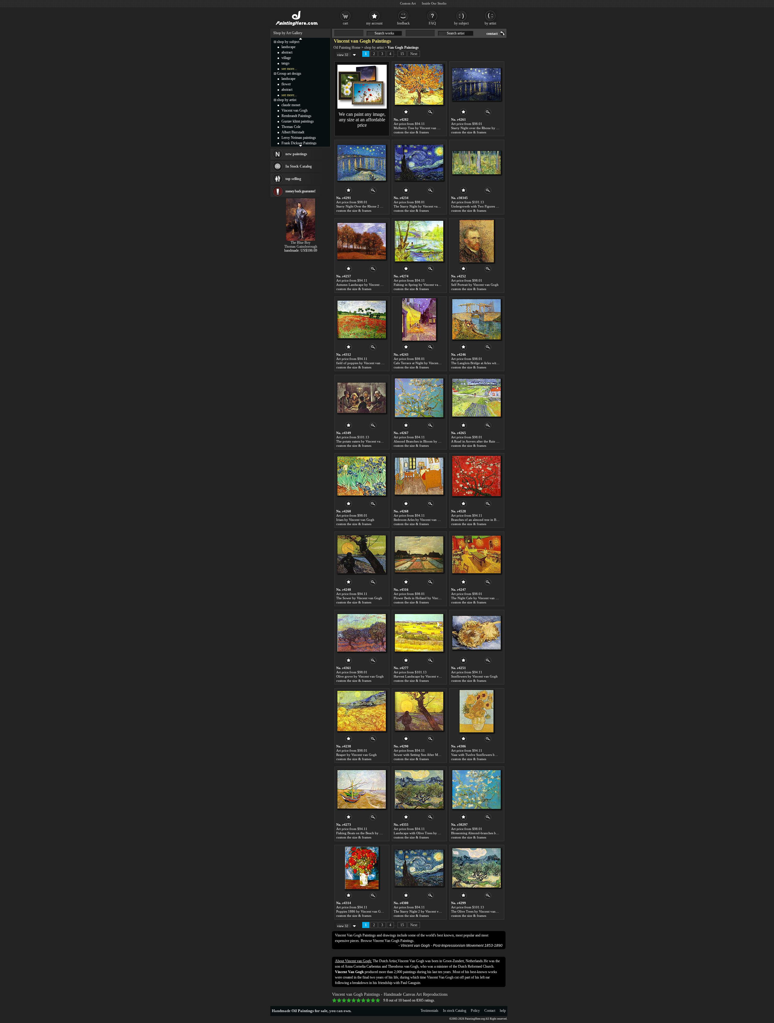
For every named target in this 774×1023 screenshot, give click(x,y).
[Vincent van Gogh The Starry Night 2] (419, 868)
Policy (475, 1010)
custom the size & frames (411, 132)
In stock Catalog (454, 1010)
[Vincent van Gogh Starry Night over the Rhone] (476, 84)
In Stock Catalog (298, 166)
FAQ (432, 23)
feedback (403, 23)
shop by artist (374, 47)
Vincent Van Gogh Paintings (393, 941)
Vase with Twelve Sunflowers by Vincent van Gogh (487, 755)
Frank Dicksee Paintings (299, 143)
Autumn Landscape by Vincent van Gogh (365, 284)
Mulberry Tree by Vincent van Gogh (419, 128)
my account (374, 23)
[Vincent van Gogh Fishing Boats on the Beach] (361, 789)
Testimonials (429, 1010)
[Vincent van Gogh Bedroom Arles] (419, 476)
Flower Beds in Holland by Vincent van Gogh (425, 598)
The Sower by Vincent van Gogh (359, 598)
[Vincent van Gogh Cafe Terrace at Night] (419, 319)
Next (413, 54)
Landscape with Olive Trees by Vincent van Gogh (428, 833)
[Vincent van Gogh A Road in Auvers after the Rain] (476, 398)
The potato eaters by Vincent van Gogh (363, 441)
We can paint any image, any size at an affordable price (362, 120)
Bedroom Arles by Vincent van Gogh (419, 519)
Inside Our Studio (434, 3)
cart (345, 23)
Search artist (455, 33)
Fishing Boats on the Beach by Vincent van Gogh (370, 833)
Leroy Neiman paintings (298, 138)
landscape (288, 47)
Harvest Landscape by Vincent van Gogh (422, 676)
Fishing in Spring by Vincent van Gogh (421, 284)
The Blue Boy (301, 242)
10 (378, 1000)
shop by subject (288, 42)
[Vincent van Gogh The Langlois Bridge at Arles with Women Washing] (476, 319)
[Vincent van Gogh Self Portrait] (476, 241)
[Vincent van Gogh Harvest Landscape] (419, 633)
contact (492, 33)
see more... (289, 69)
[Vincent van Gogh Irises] (361, 476)
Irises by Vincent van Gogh (355, 519)
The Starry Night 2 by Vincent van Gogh (422, 911)
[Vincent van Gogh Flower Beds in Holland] (419, 554)
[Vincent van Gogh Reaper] (361, 711)
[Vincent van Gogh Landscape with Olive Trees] (419, 789)
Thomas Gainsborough (300, 246)
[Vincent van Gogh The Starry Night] (419, 163)
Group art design (289, 73)
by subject (461, 23)
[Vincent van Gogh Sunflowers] (476, 633)
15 (402, 54)
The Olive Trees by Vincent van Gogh (477, 911)
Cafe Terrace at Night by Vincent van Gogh (424, 363)
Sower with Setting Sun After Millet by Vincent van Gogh (434, 755)
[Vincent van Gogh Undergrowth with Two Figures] (476, 163)
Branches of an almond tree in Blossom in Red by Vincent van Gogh (499, 519)
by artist (490, 23)
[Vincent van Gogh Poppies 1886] (361, 868)
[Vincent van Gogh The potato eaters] (361, 398)
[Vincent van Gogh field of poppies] (361, 319)
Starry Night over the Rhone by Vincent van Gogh (486, 128)
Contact (489, 1010)
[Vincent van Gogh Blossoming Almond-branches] (476, 789)
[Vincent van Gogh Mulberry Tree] (419, 84)
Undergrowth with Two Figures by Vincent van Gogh (488, 206)
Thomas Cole (291, 127)
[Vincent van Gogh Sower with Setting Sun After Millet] (419, 711)
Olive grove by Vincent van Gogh (360, 676)
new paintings (296, 154)
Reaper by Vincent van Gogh (356, 755)
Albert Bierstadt (292, 132)
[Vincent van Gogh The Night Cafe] (476, 554)
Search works (384, 33)
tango (285, 63)
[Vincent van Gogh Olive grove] (361, 633)
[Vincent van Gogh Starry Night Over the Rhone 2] (361, 163)
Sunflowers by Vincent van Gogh (474, 676)
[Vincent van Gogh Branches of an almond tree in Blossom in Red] (476, 476)
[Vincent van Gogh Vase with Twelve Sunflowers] (476, 711)
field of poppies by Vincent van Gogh (362, 363)
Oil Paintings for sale (309, 1010)
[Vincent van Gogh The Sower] (361, 554)
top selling (293, 179)
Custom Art (408, 3)
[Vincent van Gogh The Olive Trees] (476, 868)
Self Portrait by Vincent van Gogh (475, 284)
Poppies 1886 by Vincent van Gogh (361, 911)
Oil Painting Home (346, 47)
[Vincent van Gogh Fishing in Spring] (419, 241)
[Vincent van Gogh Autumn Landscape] (361, 241)
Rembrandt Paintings (296, 116)
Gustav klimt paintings (297, 121)
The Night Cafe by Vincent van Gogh (477, 598)
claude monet (290, 105)
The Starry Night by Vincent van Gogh (421, 206)
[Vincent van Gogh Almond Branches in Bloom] (419, 398)
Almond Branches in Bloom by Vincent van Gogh (428, 441)
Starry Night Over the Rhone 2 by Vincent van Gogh (373, 206)
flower (286, 84)
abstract (286, 52)
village (286, 58)
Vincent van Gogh (294, 110)
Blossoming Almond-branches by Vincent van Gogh (487, 833)
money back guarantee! (300, 191)
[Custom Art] (362, 107)
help (503, 1010)
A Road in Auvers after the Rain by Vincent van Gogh (488, 441)
